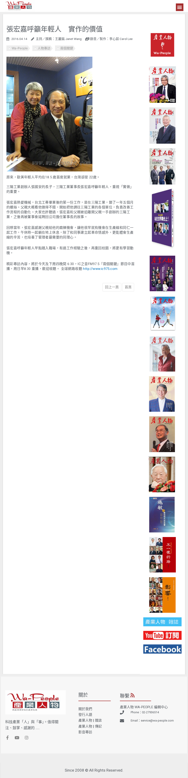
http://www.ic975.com (100, 269)
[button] (179, 7)
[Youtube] (17, 738)
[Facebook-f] (7, 738)
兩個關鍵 (66, 48)
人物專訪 (44, 48)
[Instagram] (27, 738)
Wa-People (20, 48)
